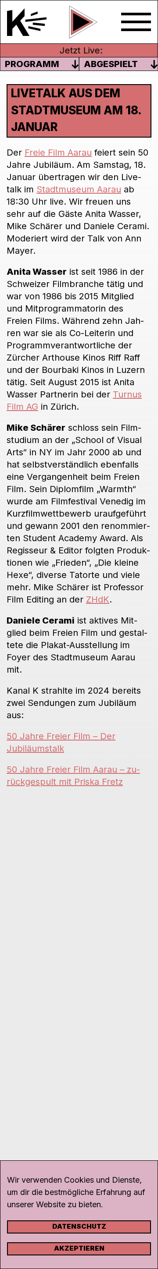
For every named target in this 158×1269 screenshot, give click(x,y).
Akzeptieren (79, 1248)
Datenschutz (79, 1226)
